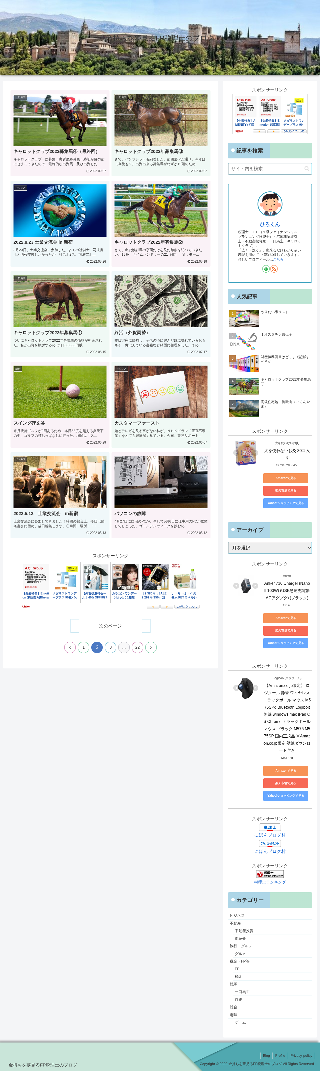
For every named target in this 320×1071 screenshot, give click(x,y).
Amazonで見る (286, 478)
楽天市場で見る (285, 490)
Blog (266, 1056)
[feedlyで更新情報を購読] (266, 269)
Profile (280, 1056)
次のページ (110, 625)
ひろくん (270, 224)
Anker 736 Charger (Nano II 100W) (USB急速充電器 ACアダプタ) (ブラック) (287, 590)
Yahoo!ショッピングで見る (286, 503)
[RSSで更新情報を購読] (274, 269)
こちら (278, 259)
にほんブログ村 (270, 835)
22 (137, 647)
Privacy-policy (301, 1056)
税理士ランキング (270, 882)
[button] (306, 168)
